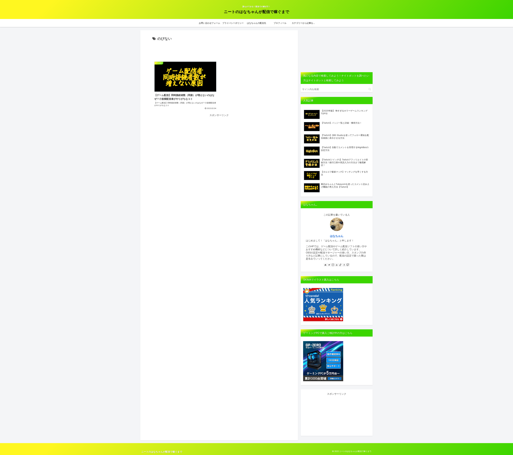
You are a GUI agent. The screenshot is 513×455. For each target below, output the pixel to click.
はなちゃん (336, 236)
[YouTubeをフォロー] (336, 264)
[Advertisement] (219, 49)
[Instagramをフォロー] (333, 264)
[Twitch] (347, 264)
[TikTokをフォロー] (340, 264)
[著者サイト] (325, 264)
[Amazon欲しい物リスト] (344, 264)
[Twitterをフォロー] (329, 264)
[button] (370, 89)
